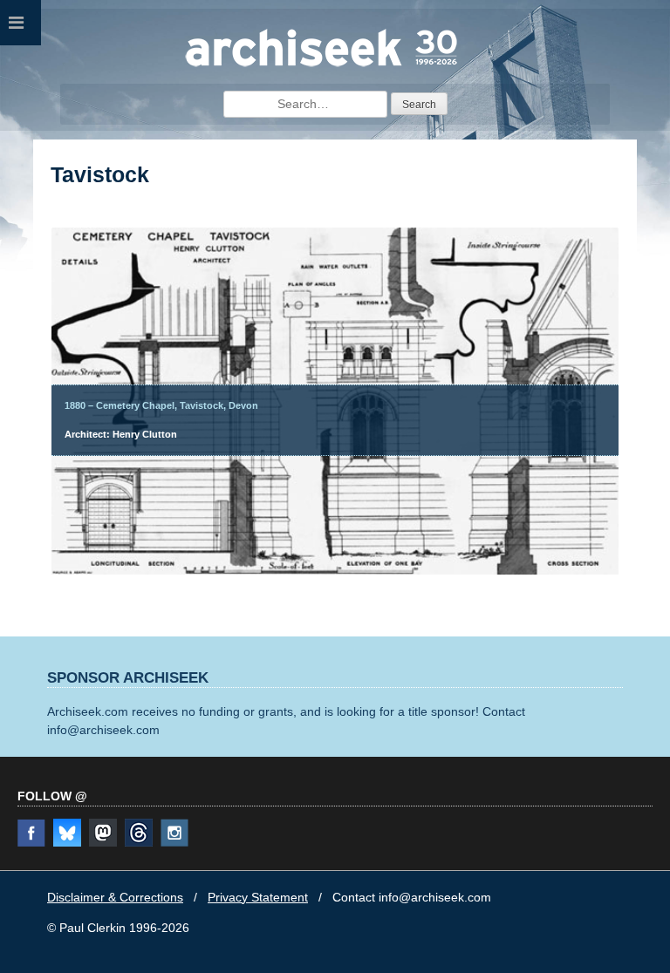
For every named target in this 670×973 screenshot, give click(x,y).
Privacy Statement (258, 897)
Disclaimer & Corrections (115, 897)
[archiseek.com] (321, 65)
